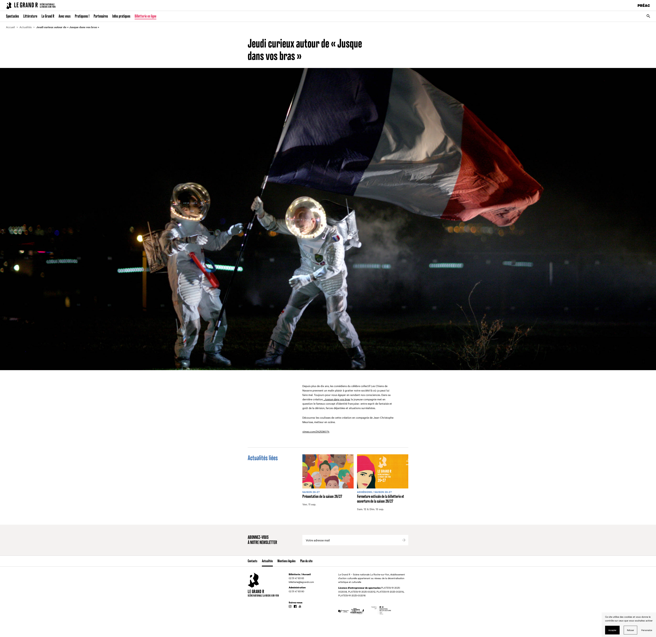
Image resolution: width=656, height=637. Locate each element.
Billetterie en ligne (145, 16)
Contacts (252, 561)
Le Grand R (48, 16)
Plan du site (306, 561)
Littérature (30, 16)
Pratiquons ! (82, 16)
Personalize (646, 630)
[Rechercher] (648, 16)
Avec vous (65, 16)
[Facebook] (295, 606)
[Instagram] (290, 606)
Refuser (630, 630)
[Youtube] (300, 606)
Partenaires (101, 16)
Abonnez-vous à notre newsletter (262, 540)
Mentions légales (286, 561)
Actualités (267, 561)
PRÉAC (644, 5)
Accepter (612, 630)
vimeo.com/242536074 (315, 431)
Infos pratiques (121, 16)
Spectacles (12, 16)
